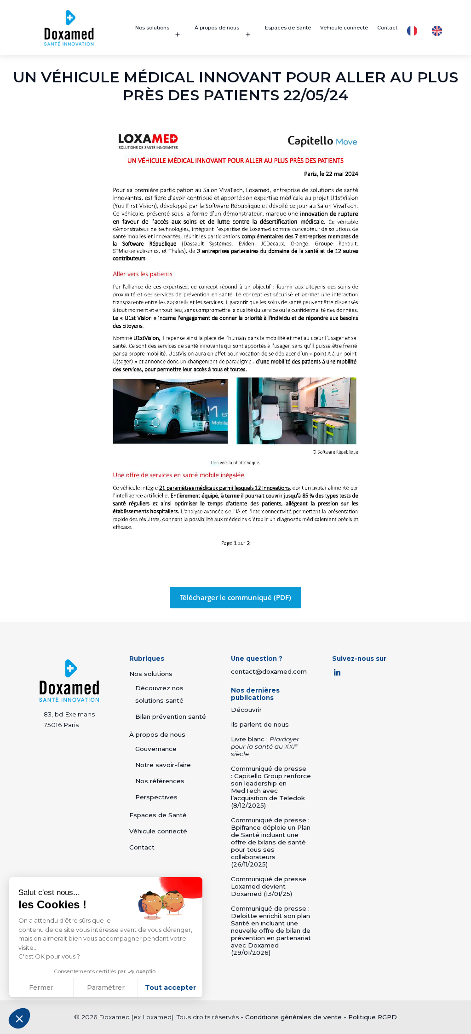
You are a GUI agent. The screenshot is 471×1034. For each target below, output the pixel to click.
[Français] (414, 30)
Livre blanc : (265, 746)
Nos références (159, 781)
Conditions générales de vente (293, 1017)
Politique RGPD (372, 1017)
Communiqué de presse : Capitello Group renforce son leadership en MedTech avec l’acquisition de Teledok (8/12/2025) (271, 787)
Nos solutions (152, 28)
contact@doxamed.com (269, 671)
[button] (19, 1018)
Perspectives (156, 797)
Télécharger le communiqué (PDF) (235, 597)
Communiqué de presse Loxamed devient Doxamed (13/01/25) (268, 886)
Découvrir (246, 709)
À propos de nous (217, 28)
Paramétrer (106, 987)
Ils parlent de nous (260, 724)
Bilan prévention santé (170, 716)
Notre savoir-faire (163, 764)
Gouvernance (156, 748)
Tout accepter (170, 987)
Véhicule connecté (344, 28)
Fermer (41, 987)
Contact (387, 28)
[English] (439, 30)
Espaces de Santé (288, 28)
